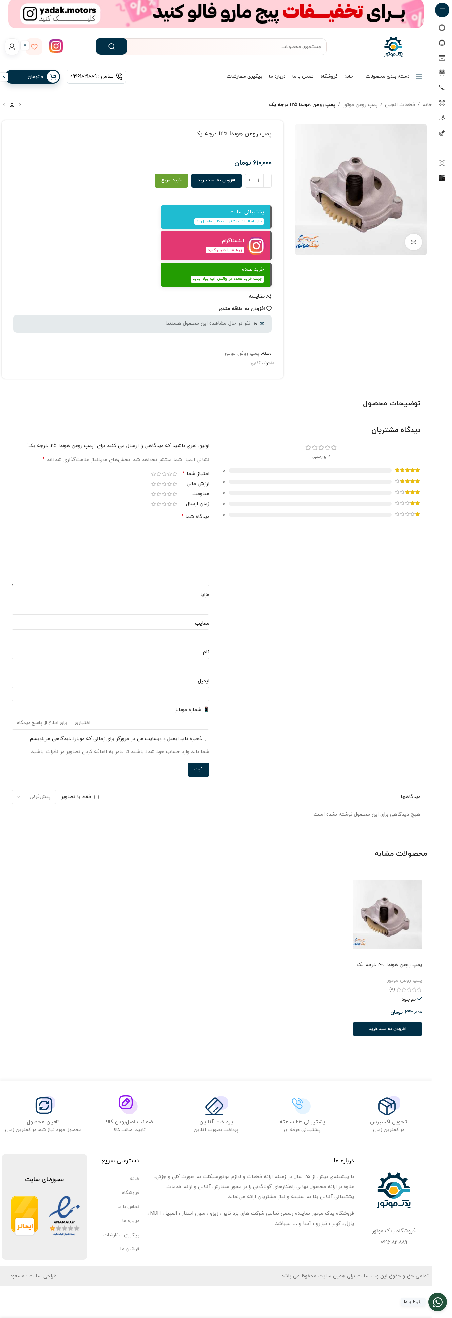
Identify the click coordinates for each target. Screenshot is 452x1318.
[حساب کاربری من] (12, 46)
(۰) (392, 989)
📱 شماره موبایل (191, 709)
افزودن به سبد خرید (216, 180)
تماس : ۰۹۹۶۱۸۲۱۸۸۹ (92, 76)
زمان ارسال (197, 504)
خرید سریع (171, 180)
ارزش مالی (198, 484)
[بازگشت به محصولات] (12, 105)
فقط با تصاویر (76, 796)
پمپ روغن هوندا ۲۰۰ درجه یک (389, 964)
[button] (387, 1029)
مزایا (204, 594)
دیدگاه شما (195, 516)
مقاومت (200, 494)
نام (206, 652)
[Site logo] (393, 46)
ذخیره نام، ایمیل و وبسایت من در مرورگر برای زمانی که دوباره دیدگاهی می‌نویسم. (115, 738)
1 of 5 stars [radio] (175, 473)
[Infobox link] (56, 46)
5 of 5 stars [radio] (153, 473)
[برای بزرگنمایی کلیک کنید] (413, 242)
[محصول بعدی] (4, 105)
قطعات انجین (400, 104)
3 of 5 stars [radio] (164, 473)
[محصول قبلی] (20, 105)
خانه (427, 104)
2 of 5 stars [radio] (169, 473)
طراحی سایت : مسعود (33, 1276)
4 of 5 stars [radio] (159, 473)
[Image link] (64, 1215)
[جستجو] (111, 46)
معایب (202, 623)
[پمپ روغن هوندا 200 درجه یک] (387, 914)
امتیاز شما (196, 474)
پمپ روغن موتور (360, 104)
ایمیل (203, 681)
